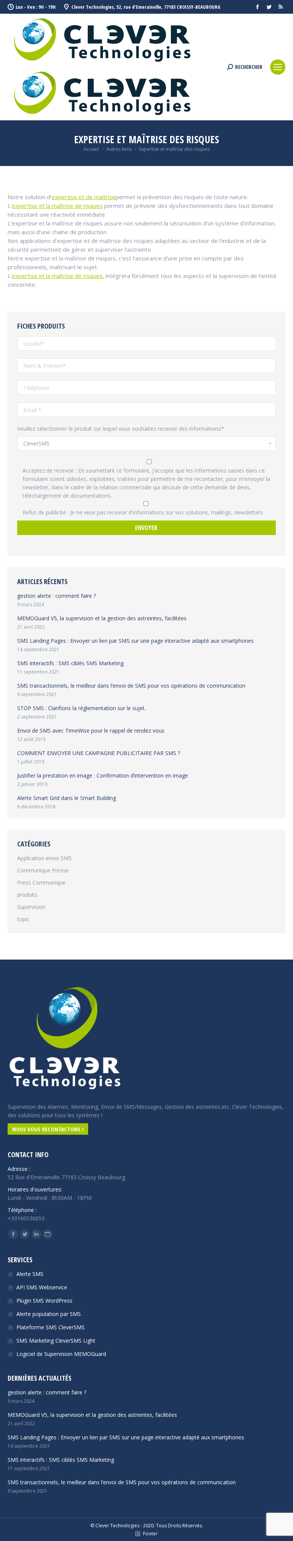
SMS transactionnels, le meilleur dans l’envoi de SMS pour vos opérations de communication (131, 685)
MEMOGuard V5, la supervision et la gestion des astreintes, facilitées (102, 618)
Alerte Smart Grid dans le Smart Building (66, 798)
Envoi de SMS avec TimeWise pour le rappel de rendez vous (90, 730)
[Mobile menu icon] (277, 67)
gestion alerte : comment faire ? (56, 595)
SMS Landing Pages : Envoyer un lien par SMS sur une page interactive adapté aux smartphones (135, 640)
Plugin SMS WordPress (44, 1300)
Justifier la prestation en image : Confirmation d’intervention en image (102, 775)
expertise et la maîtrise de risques (57, 205)
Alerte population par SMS (48, 1313)
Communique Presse (43, 870)
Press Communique (41, 882)
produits (27, 894)
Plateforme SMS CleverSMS (50, 1327)
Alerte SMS (29, 1274)
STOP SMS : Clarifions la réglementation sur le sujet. (81, 708)
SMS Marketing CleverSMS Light (55, 1340)
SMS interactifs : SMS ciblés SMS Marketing (70, 663)
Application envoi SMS (44, 858)
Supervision (31, 906)
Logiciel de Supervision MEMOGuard (61, 1353)
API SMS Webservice (41, 1287)
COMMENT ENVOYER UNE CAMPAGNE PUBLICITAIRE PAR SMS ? (98, 753)
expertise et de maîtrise (84, 197)
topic (23, 919)
